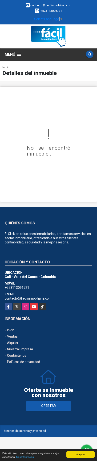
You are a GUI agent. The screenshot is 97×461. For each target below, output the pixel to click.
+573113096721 (51, 10)
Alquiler (12, 343)
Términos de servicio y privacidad (24, 431)
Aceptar (80, 454)
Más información (25, 457)
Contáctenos (16, 355)
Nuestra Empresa (20, 349)
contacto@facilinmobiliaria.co (27, 298)
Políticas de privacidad (23, 362)
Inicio (5, 67)
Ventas (12, 336)
